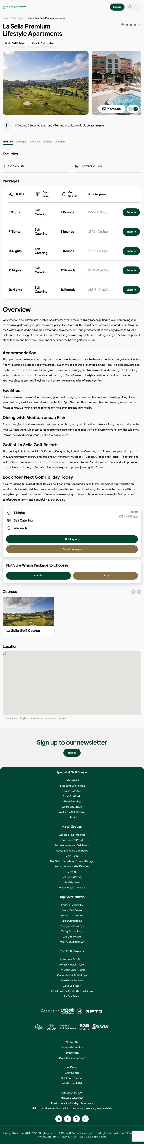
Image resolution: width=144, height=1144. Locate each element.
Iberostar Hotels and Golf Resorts (71, 845)
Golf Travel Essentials (72, 1078)
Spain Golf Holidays (15, 43)
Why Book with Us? (72, 1083)
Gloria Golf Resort (72, 985)
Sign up (72, 752)
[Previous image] (130, 109)
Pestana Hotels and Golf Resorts (72, 866)
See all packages (72, 549)
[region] (72, 617)
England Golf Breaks (72, 905)
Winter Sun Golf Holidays (72, 812)
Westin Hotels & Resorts (72, 887)
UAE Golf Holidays (72, 936)
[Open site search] (129, 7)
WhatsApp (77, 1097)
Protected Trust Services (72, 1058)
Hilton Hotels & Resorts (72, 840)
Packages (20, 141)
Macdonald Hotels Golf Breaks (72, 850)
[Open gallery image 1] (46, 83)
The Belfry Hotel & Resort (72, 964)
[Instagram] (76, 1118)
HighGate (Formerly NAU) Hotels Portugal (72, 861)
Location (60, 141)
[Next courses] (139, 591)
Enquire (117, 6)
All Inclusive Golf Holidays (72, 785)
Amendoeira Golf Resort (72, 959)
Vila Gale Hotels (72, 882)
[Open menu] (137, 7)
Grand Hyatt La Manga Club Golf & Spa (72, 991)
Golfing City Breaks (72, 806)
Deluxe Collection (72, 791)
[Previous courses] (133, 591)
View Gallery (114, 108)
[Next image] (135, 109)
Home (5, 18)
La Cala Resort (72, 996)
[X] (58, 1118)
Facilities (8, 141)
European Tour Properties (72, 834)
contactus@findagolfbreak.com (75, 1103)
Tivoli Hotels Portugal (72, 877)
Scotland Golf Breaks (72, 915)
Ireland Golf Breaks (72, 910)
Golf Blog (72, 1067)
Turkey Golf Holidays (72, 931)
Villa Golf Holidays (72, 801)
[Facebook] (67, 1118)
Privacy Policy (72, 1052)
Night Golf (72, 817)
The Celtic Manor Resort (72, 969)
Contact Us (72, 1042)
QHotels (72, 871)
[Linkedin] (85, 1118)
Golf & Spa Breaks (72, 796)
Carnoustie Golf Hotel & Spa (72, 975)
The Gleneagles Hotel (72, 980)
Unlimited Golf (72, 780)
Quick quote (72, 539)
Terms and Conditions (72, 1047)
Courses (47, 141)
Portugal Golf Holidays (72, 926)
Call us (105, 575)
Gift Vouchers (72, 1072)
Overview (34, 141)
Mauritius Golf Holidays (72, 941)
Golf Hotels (17, 18)
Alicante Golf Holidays (43, 43)
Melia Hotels (72, 855)
